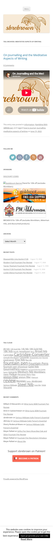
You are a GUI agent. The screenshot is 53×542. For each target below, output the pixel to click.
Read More (26, 539)
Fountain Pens (38, 363)
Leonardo (12, 372)
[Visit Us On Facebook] (26, 160)
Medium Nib (25, 372)
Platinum (34, 377)
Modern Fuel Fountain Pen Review (17, 262)
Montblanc (40, 371)
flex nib (28, 360)
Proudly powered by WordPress (15, 479)
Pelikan (13, 374)
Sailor (28, 381)
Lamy (5, 372)
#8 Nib (6, 349)
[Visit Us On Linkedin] (19, 160)
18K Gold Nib (35, 348)
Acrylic (16, 351)
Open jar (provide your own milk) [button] (34, 535)
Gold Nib (33, 366)
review (9, 380)
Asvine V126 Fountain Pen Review (17, 269)
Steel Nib (26, 384)
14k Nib (25, 348)
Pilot (33, 374)
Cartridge (8, 354)
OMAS (6, 374)
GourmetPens (11, 369)
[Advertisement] (26, 307)
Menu (26, 9)
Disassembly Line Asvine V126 (15, 259)
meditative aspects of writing (15, 131)
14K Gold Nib (15, 349)
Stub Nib (37, 385)
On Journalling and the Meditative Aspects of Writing (25, 56)
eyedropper (8, 360)
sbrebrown (37, 381)
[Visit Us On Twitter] (12, 160)
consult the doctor (11, 357)
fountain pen (15, 363)
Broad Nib (41, 351)
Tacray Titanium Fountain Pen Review (19, 266)
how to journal (29, 128)
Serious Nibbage (10, 385)
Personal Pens (24, 374)
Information (29, 124)
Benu (32, 352)
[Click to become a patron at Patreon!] (26, 462)
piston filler (25, 377)
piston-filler (10, 377)
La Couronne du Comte (36, 369)
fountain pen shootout (15, 366)
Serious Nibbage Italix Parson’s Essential (32, 417)
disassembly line (36, 358)
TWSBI (43, 385)
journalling (41, 128)
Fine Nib (20, 359)
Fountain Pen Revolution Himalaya (32, 438)
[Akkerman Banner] (24, 217)
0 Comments (8, 65)
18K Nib (8, 351)
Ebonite (45, 357)
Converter (24, 357)
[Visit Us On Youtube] (40, 160)
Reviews (21, 381)
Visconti (7, 387)
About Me (21, 441)
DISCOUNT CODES (11, 176)
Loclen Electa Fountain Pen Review (17, 272)
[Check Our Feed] (33, 160)
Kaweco (24, 369)
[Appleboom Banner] (12, 183)
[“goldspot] (24, 201)
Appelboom (24, 351)
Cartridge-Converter (32, 354)
